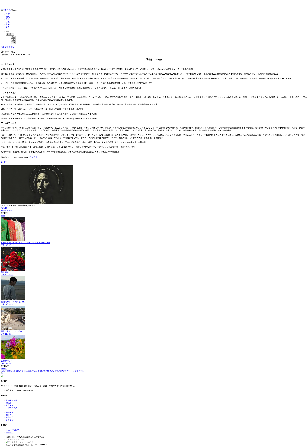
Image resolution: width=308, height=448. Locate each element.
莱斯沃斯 (50, 371)
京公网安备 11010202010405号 (20, 442)
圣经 (8, 19)
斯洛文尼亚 (69, 371)
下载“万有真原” (12, 430)
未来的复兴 (59, 371)
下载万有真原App (8, 47)
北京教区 (9, 405)
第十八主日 (79, 371)
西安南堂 (9, 417)
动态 (8, 17)
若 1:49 (4, 208)
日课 (8, 22)
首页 (8, 14)
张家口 (43, 371)
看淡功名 (17, 371)
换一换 (4, 369)
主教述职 (9, 371)
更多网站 (9, 420)
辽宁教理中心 (11, 408)
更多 (8, 27)
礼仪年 (4, 162)
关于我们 (9, 433)
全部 (3, 216)
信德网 (9, 403)
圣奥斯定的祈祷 (32, 371)
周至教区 (9, 415)
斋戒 (24, 371)
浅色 (13, 37)
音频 (8, 24)
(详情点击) (33, 157)
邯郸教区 (9, 412)
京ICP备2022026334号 (15, 439)
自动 (13, 43)
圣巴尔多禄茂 (7, 211)
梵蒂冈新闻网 (11, 400)
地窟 (3, 371)
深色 (13, 40)
